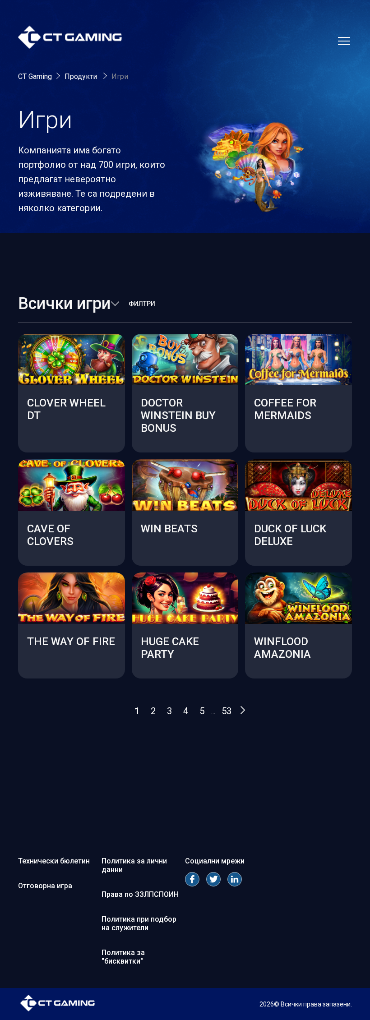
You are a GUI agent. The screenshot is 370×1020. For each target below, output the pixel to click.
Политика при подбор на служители (139, 923)
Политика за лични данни (134, 865)
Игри (119, 76)
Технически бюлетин (54, 861)
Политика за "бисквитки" (123, 956)
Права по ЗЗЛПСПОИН (140, 894)
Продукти (82, 76)
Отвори (71, 432)
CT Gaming (35, 76)
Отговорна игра (45, 886)
